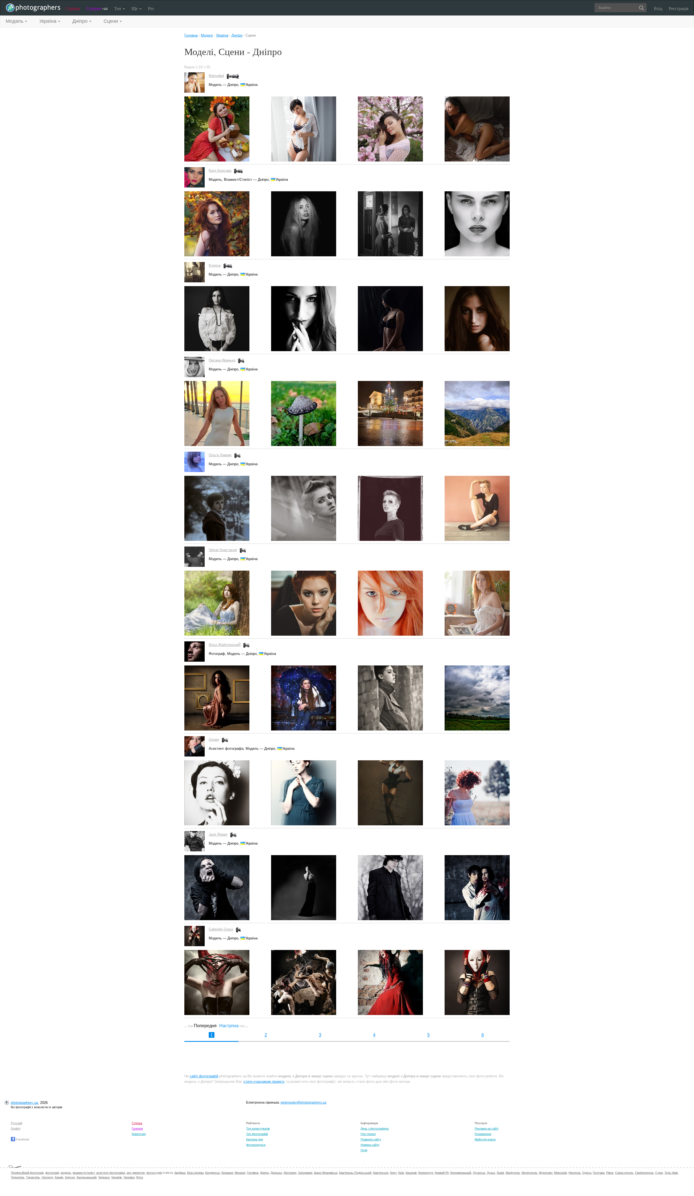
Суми (659, 1172)
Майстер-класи (485, 1139)
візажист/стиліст (84, 1172)
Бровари (227, 1172)
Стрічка (73, 8)
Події (364, 1150)
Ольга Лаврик (220, 455)
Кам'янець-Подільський (355, 1172)
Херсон (70, 1177)
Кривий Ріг (442, 1172)
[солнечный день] (227, 603)
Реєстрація (678, 8)
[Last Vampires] (477, 887)
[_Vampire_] (401, 982)
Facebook (22, 1139)
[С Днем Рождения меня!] (227, 128)
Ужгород (47, 1177)
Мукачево (545, 1172)
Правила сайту (371, 1139)
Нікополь (574, 1172)
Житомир (290, 1172)
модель (66, 1172)
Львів (500, 1172)
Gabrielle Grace (221, 929)
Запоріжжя (305, 1172)
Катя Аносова (220, 171)
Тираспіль (33, 1177)
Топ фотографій (257, 1134)
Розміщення (483, 1134)
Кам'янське (380, 1172)
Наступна (233, 1025)
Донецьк (276, 1172)
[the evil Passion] (227, 982)
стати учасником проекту (264, 1081)
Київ (401, 1172)
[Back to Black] (401, 318)
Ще (135, 8)
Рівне (609, 1172)
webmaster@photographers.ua (303, 1102)
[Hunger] (227, 887)
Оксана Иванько (222, 360)
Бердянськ (212, 1172)
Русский (16, 1123)
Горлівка (252, 1172)
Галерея (97, 8)
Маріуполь (513, 1172)
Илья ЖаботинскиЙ (224, 645)
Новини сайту (370, 1144)
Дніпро (264, 1172)
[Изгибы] (477, 128)
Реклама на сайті (486, 1128)
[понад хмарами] (477, 697)
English (15, 1128)
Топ (118, 8)
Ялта (139, 1177)
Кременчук (425, 1172)
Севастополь (624, 1172)
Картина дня (254, 1139)
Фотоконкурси (255, 1144)
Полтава (599, 1172)
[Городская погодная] (314, 697)
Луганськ (479, 1172)
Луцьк (491, 1172)
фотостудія (154, 1172)
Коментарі (139, 1134)
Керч (393, 1172)
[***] (227, 318)
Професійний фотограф (27, 1172)
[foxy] (401, 603)
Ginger (214, 740)
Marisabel (216, 76)
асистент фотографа (110, 1172)
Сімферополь (644, 1172)
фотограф (52, 1172)
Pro (151, 8)
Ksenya (215, 265)
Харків (58, 1177)
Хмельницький (86, 1177)
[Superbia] (314, 982)
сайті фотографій (204, 1076)
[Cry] (314, 887)
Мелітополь (529, 1172)
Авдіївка (179, 1172)
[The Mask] (477, 982)
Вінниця (240, 1172)
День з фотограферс (375, 1128)
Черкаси (104, 1177)
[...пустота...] (401, 697)
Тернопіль (17, 1177)
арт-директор (136, 1172)
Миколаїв (560, 1172)
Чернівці (128, 1177)
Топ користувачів (258, 1128)
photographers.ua (24, 1103)
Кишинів (411, 1172)
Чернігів (116, 1177)
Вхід (658, 8)
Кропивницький (460, 1172)
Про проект (368, 1134)
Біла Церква (195, 1172)
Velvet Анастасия (223, 550)
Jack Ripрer (218, 834)
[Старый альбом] (477, 603)
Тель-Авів (671, 1172)
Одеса (586, 1172)
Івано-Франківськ (326, 1172)
